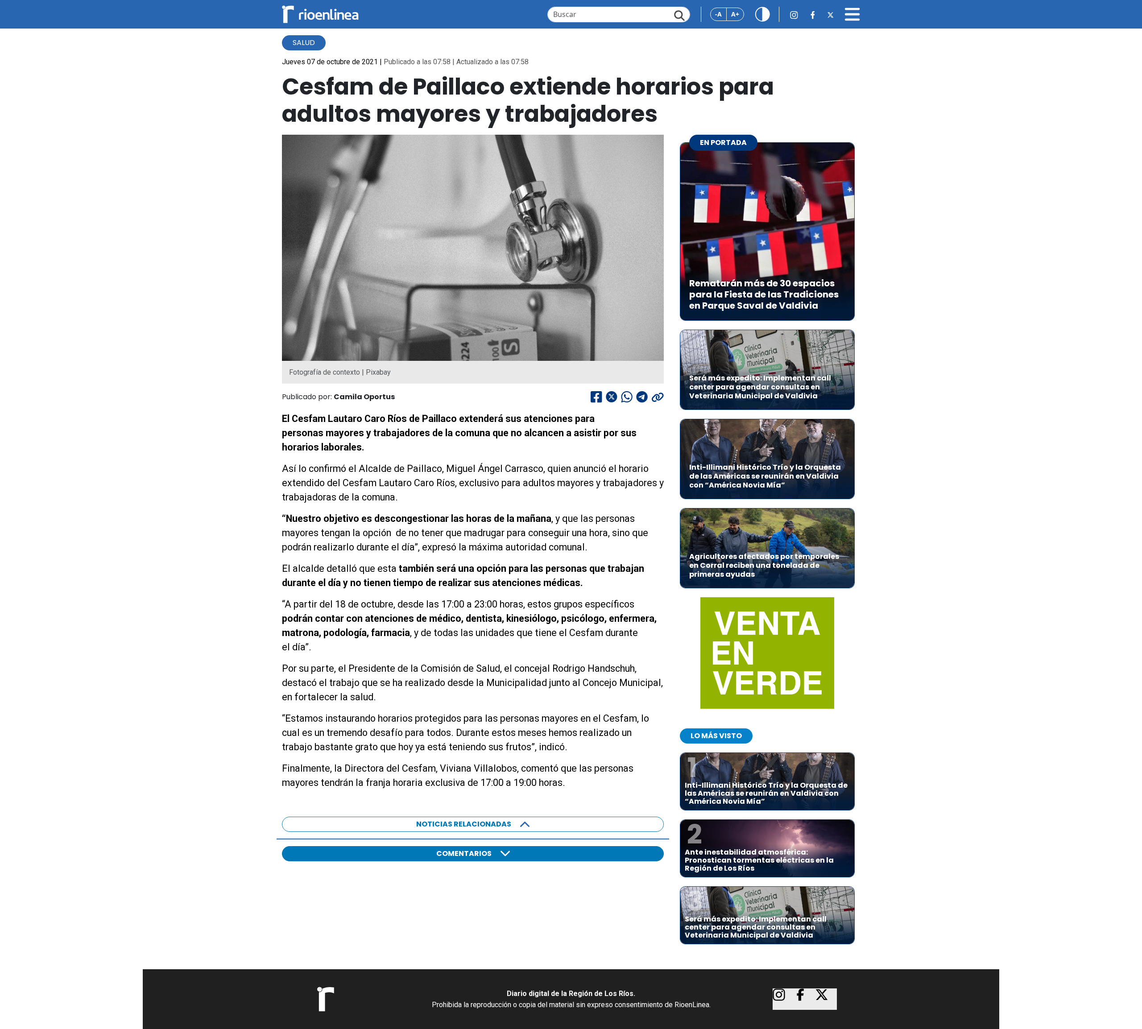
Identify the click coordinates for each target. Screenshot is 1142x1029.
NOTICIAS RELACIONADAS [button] (463, 824)
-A (718, 14)
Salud (304, 42)
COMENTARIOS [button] (464, 853)
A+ (735, 14)
